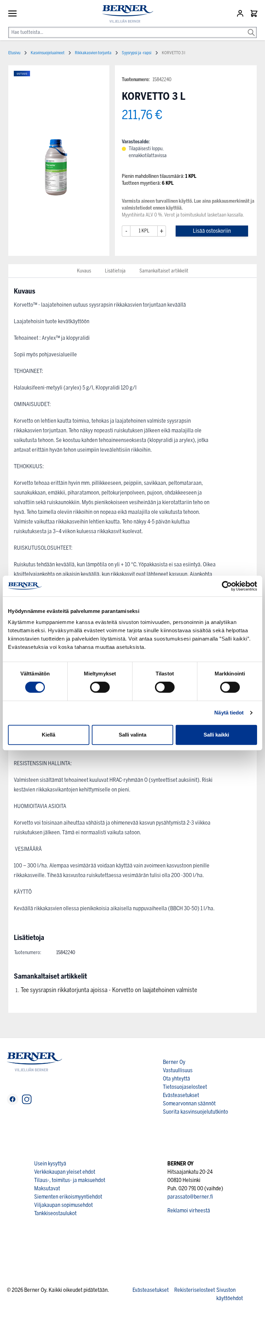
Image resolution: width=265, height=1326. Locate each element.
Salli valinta (132, 735)
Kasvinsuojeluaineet (48, 52)
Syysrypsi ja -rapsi (136, 52)
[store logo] (125, 14)
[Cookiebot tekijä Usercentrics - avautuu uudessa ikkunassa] (227, 586)
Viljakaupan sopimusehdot (63, 1205)
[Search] (251, 27)
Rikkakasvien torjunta (93, 52)
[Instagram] (26, 1099)
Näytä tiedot (229, 712)
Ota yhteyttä (176, 1078)
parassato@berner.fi (190, 1196)
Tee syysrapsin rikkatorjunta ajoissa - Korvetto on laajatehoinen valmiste (109, 990)
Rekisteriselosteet (194, 1290)
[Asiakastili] (241, 13)
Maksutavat (47, 1188)
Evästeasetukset (181, 1095)
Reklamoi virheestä (188, 1210)
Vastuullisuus (178, 1070)
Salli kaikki (216, 735)
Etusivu (14, 52)
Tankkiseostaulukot (55, 1213)
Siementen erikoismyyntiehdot (68, 1196)
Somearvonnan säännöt (189, 1103)
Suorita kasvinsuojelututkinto (195, 1111)
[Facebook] (12, 1099)
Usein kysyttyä (50, 1163)
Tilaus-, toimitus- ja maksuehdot (69, 1180)
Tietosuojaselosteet (185, 1087)
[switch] (100, 687)
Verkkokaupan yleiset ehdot (64, 1172)
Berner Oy (174, 1062)
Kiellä (48, 735)
